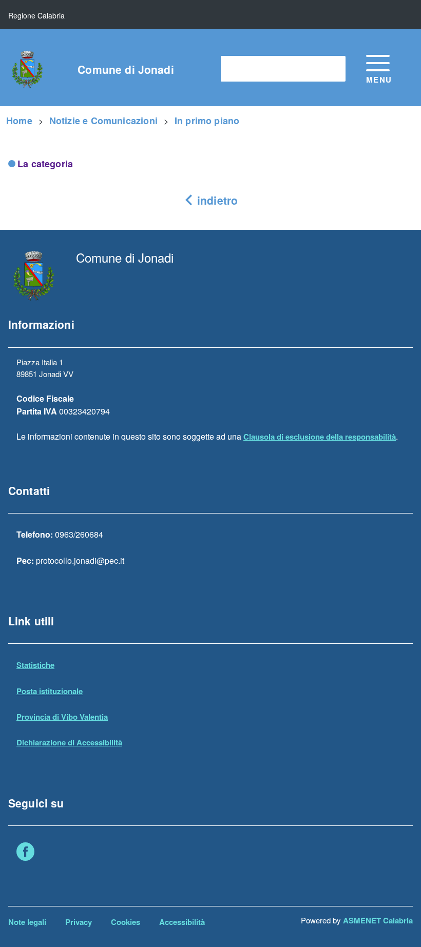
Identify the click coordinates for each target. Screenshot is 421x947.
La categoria (45, 163)
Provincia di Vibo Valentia (62, 716)
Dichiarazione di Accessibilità (69, 742)
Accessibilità (182, 922)
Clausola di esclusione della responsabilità (319, 436)
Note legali (27, 922)
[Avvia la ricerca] (333, 69)
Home (19, 120)
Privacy (78, 922)
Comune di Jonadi (126, 69)
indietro (216, 200)
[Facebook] (25, 853)
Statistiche (35, 664)
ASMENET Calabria (378, 920)
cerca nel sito (250, 68)
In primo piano (207, 120)
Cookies (125, 922)
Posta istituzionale (49, 691)
